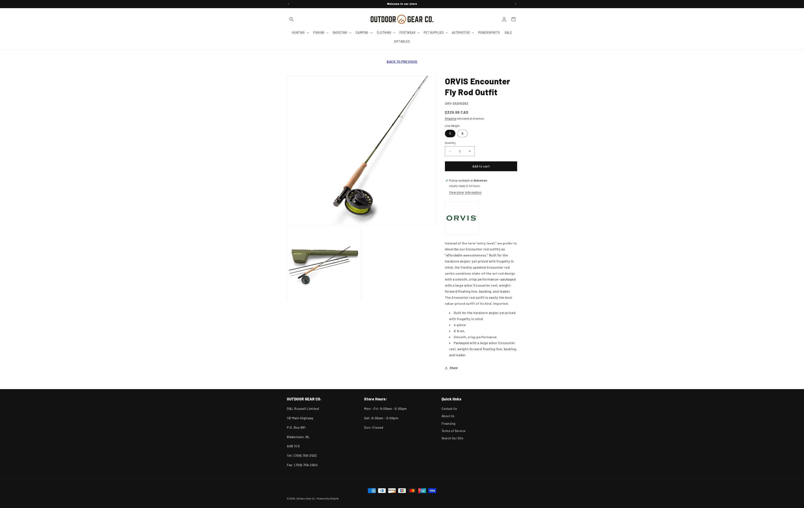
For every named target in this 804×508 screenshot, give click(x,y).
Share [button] (454, 368)
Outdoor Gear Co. (306, 498)
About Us (448, 416)
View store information (465, 192)
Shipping (450, 118)
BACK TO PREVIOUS (402, 61)
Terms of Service (454, 431)
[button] (291, 19)
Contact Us (449, 408)
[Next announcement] (515, 4)
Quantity (450, 142)
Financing (449, 423)
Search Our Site (453, 438)
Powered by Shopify (328, 498)
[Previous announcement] (288, 4)
